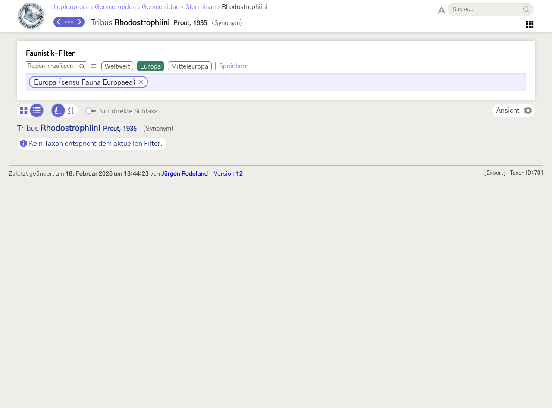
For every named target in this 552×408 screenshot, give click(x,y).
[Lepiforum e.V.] (31, 17)
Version (228, 174)
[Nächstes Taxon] (79, 22)
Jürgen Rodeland (184, 174)
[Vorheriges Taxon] (58, 22)
